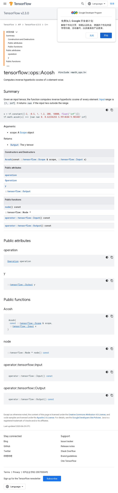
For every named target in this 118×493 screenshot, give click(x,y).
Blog (6, 441)
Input (102, 99)
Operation (11, 180)
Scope (23, 132)
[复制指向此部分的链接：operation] (21, 250)
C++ (46, 24)
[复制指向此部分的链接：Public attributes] (34, 241)
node (7, 206)
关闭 (92, 35)
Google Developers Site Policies (86, 417)
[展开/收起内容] (16, 32)
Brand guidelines (69, 456)
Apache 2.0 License (45, 417)
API (19, 24)
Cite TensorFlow (68, 461)
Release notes (68, 446)
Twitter (7, 451)
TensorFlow (9, 24)
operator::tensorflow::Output (23, 225)
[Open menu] (5, 3)
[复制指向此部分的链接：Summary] (22, 92)
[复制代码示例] (111, 109)
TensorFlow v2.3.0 (16, 13)
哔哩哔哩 (8, 456)
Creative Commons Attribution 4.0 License (87, 414)
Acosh (8, 159)
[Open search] (83, 4)
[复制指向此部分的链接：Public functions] (33, 300)
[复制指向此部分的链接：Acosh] (15, 309)
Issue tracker (67, 441)
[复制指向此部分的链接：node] (14, 342)
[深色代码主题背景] (106, 109)
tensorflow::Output (18, 191)
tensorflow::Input (72, 159)
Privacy (16, 472)
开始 (106, 35)
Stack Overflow (68, 451)
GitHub (7, 446)
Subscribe (52, 478)
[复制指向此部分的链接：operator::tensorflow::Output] (48, 388)
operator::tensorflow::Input (22, 217)
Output (14, 144)
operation (11, 175)
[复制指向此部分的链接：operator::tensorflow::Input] (45, 365)
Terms (7, 472)
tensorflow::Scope (34, 159)
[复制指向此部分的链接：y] (8, 274)
